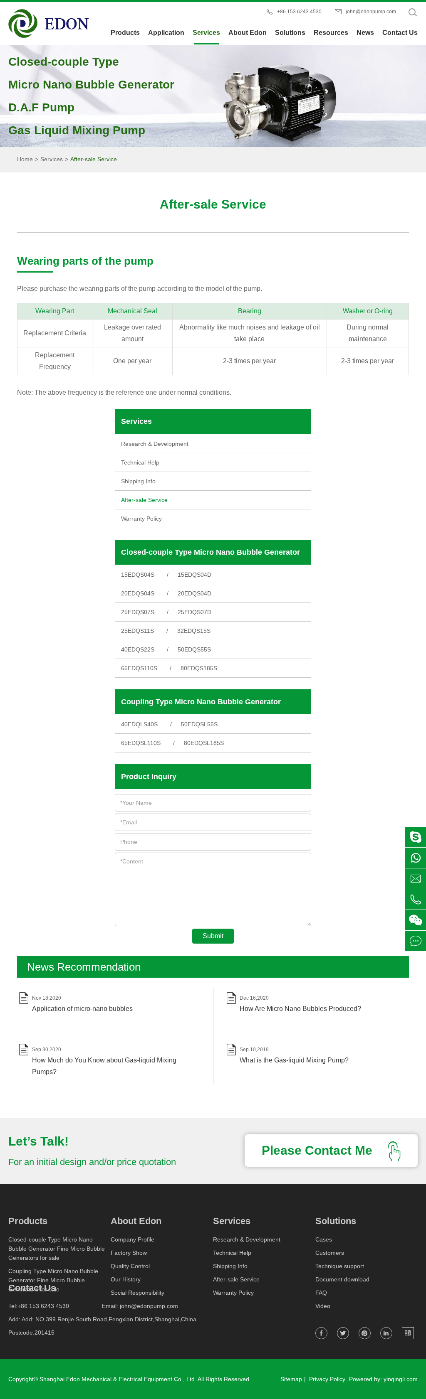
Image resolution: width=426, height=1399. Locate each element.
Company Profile (132, 1239)
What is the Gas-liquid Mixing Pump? (294, 1060)
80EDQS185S (199, 668)
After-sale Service (93, 159)
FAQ (321, 1292)
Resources (331, 32)
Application (166, 32)
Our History (126, 1279)
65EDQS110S (139, 668)
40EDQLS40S (139, 724)
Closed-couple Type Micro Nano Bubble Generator (210, 552)
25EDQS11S (137, 630)
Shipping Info (138, 481)
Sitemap (291, 1379)
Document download (342, 1279)
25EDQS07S (137, 612)
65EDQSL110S (141, 743)
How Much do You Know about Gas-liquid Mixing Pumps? (104, 1066)
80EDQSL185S (204, 743)
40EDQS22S (137, 649)
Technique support (339, 1266)
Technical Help (140, 462)
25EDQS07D (194, 612)
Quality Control (130, 1266)
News (365, 32)
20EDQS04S (137, 593)
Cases (323, 1239)
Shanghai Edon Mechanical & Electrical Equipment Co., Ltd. (118, 1379)
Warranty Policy (141, 518)
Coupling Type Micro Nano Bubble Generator (201, 702)
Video (322, 1306)
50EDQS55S (194, 649)
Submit (213, 935)
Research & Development (154, 443)
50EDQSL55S (199, 724)
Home (25, 159)
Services (206, 32)
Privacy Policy (327, 1379)
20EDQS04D (194, 593)
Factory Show (129, 1252)
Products (125, 32)
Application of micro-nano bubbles (82, 1008)
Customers (329, 1252)
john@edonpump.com (371, 11)
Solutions (290, 32)
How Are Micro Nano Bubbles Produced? (300, 1008)
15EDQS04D (194, 574)
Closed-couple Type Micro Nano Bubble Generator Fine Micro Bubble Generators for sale (56, 1248)
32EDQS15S (194, 630)
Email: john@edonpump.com (140, 1306)
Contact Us (400, 32)
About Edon (247, 32)
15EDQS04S (137, 574)
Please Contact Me (319, 1150)
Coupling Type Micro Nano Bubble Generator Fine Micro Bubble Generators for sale (53, 1280)
